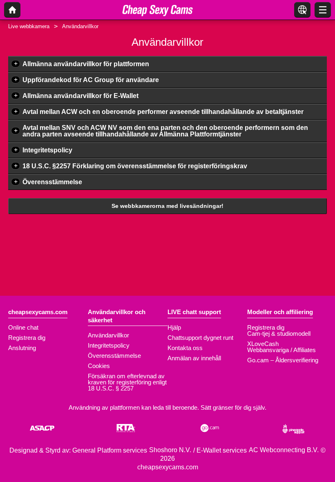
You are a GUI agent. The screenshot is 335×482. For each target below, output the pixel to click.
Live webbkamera (28, 26)
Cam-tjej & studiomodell (278, 333)
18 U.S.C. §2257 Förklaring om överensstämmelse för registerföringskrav (134, 166)
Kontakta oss (185, 347)
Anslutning (22, 347)
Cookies (99, 365)
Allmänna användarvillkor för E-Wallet (80, 95)
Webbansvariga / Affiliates (281, 349)
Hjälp (174, 327)
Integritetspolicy (47, 150)
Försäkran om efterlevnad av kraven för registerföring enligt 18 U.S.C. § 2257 (127, 382)
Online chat (23, 327)
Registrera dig (26, 337)
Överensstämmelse (52, 182)
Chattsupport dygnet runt (200, 337)
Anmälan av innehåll (194, 358)
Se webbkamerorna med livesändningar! (167, 206)
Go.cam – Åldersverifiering (282, 360)
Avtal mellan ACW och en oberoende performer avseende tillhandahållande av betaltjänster (163, 111)
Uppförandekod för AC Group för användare (90, 79)
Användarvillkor (108, 335)
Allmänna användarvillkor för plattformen (85, 63)
